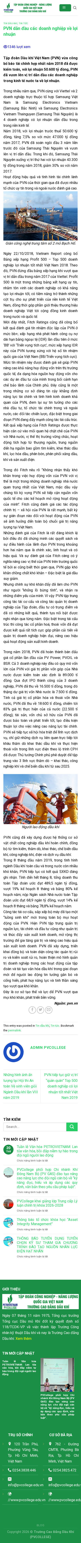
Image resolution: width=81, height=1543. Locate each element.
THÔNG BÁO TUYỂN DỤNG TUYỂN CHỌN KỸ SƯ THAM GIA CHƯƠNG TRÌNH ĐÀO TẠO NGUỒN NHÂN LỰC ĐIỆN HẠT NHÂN (47, 1245)
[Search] (75, 7)
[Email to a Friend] (48, 1010)
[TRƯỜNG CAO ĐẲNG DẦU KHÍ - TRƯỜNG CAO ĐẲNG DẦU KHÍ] (27, 8)
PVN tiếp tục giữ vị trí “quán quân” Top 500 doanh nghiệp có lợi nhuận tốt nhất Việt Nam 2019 (61, 1086)
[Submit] (72, 1127)
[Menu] (65, 8)
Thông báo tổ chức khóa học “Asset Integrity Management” (47, 1222)
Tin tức (23, 23)
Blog (40, 1525)
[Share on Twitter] (40, 1010)
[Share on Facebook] (32, 1010)
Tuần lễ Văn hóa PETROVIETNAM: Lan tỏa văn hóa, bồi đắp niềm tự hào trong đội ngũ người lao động (47, 1151)
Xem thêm (24, 1338)
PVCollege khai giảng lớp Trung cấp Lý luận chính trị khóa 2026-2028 (47, 1203)
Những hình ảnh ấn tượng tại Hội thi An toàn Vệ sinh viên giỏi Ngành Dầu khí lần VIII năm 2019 (20, 1086)
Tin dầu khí (10, 23)
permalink (14, 1030)
